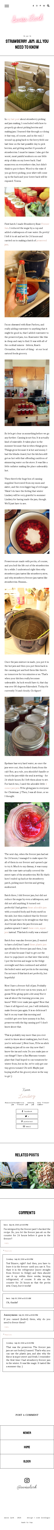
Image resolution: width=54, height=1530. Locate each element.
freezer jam (22, 1104)
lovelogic (45, 1518)
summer (40, 1104)
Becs (6, 1225)
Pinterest (28, 1121)
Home (27, 1447)
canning (30, 1103)
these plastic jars (38, 944)
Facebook (27, 1111)
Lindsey (27, 1096)
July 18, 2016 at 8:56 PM (28, 1315)
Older (27, 1461)
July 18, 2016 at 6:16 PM (18, 1224)
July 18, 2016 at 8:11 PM (23, 1259)
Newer (27, 1433)
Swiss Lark (27, 19)
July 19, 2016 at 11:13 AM (21, 1298)
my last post (13, 119)
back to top (27, 1522)
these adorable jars (37, 907)
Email (28, 1126)
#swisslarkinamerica (14, 1103)
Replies (8, 1251)
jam (32, 1104)
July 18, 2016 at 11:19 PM (24, 1343)
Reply (6, 1243)
